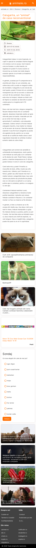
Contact (22, 514)
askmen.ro (5, 529)
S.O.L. (21, 521)
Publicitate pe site (25, 517)
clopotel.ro (5, 542)
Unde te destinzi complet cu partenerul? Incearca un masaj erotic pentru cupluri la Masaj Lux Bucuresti (17, 439)
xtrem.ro (4, 536)
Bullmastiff (7, 283)
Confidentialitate (7, 521)
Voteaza (7, 419)
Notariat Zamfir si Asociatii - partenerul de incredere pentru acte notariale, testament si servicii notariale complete (17, 458)
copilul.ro (21, 539)
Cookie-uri (4, 514)
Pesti (31, 344)
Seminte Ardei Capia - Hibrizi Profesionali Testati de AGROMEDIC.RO (14, 480)
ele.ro (3, 533)
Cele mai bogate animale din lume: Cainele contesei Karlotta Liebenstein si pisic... (18, 311)
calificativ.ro (22, 529)
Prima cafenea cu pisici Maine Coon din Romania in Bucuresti (17, 502)
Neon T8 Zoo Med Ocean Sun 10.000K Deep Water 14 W (18, 340)
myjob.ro (4, 539)
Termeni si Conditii (7, 517)
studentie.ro (22, 533)
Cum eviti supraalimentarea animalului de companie (18, 256)
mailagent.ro (22, 536)
